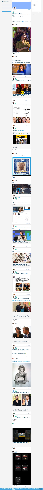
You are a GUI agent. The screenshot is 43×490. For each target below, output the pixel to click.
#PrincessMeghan (22, 130)
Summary (13, 12)
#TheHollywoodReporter (24, 229)
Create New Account (6, 1)
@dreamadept (16, 358)
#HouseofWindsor (22, 361)
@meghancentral (16, 24)
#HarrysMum (19, 361)
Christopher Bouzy (17, 199)
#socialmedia (16, 229)
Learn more (13, 489)
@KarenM (16, 56)
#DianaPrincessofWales (14, 361)
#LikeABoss (28, 361)
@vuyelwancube (16, 127)
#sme (13, 229)
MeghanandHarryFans (22, 21)
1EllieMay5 (13, 1)
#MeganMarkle (19, 229)
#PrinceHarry (19, 130)
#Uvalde (26, 273)
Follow (29, 9)
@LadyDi (15, 423)
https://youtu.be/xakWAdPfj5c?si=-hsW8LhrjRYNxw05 (22, 134)
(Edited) (18, 52)
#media (14, 229)
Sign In (6, 11)
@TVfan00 (16, 323)
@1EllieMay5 (13, 11)
